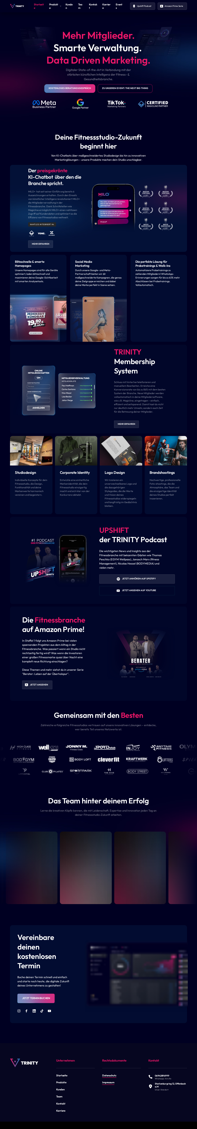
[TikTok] (43, 1011)
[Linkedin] (35, 1011)
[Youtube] (50, 1011)
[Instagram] (20, 1011)
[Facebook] (27, 1011)
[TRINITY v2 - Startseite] (17, 6)
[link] (24, 1062)
